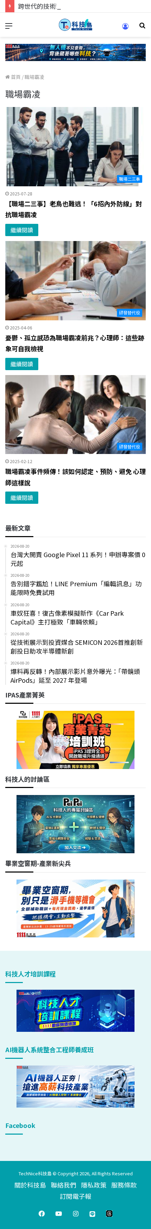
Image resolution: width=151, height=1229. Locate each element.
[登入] (125, 28)
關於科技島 (30, 1184)
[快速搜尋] (142, 27)
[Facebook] (41, 1213)
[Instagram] (75, 1213)
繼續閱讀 (22, 230)
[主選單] (8, 27)
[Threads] (109, 1213)
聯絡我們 (63, 1184)
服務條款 (124, 1184)
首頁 (15, 76)
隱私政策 (93, 1184)
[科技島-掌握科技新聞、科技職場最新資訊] (75, 25)
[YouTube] (58, 1213)
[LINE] (92, 1213)
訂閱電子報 (75, 1196)
